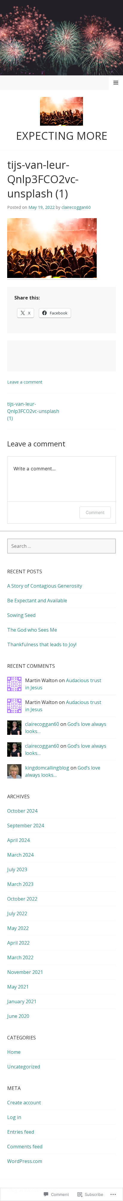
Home (14, 1052)
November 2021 (25, 972)
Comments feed (24, 1146)
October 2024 (22, 811)
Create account (24, 1102)
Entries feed (20, 1132)
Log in (14, 1117)
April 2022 (18, 942)
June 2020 (18, 1016)
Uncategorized (23, 1066)
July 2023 (17, 869)
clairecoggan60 (76, 207)
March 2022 (20, 957)
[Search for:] (61, 546)
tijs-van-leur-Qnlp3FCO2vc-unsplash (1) (33, 411)
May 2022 (18, 928)
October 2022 (22, 899)
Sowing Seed (21, 615)
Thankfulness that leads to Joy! (41, 644)
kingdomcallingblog (47, 767)
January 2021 (21, 1001)
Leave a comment (24, 382)
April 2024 (18, 840)
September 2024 (25, 825)
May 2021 (18, 986)
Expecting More (61, 135)
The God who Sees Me (32, 630)
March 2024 (20, 855)
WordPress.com (24, 1161)
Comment (95, 512)
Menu (116, 82)
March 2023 (20, 884)
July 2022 (17, 913)
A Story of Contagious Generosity (44, 586)
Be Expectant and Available (37, 600)
